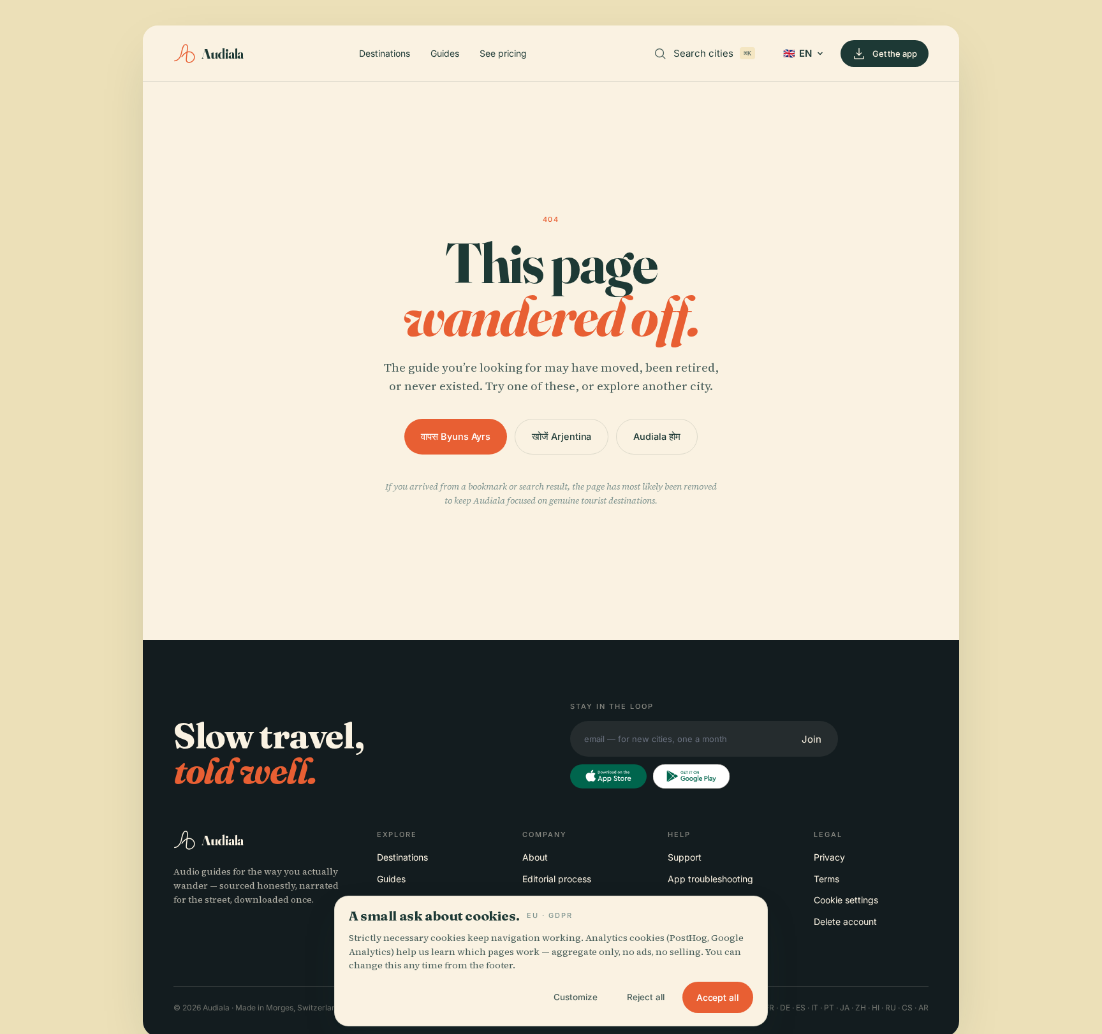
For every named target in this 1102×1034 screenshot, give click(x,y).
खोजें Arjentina (561, 436)
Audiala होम (656, 436)
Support (685, 857)
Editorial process (556, 878)
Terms (826, 878)
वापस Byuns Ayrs (455, 436)
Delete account (845, 921)
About (535, 857)
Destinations (384, 53)
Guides (444, 53)
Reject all (646, 997)
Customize (576, 997)
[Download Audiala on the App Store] (608, 776)
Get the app (894, 53)
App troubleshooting (710, 878)
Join (811, 739)
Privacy (829, 857)
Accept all (717, 997)
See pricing (503, 53)
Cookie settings (846, 899)
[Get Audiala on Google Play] (691, 776)
